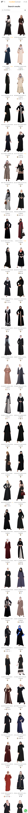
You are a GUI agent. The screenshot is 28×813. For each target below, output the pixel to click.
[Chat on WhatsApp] (25, 810)
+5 (10, 651)
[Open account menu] (24, 1)
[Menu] (2, 1)
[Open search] (4, 1)
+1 (10, 69)
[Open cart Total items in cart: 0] (26, 1)
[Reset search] (25, 10)
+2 (23, 215)
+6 (23, 69)
